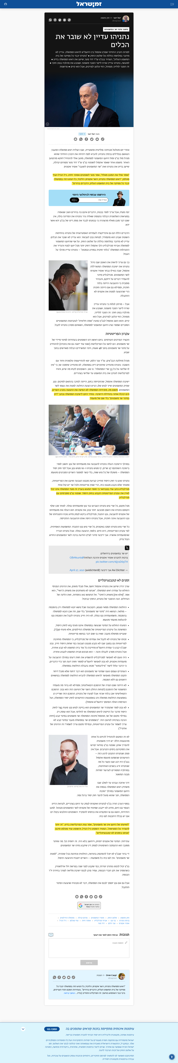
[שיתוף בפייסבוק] (55, 20)
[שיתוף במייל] (64, 20)
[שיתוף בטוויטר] (59, 20)
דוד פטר (101, 923)
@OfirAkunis (77, 558)
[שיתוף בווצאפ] (51, 20)
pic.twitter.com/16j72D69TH (112, 562)
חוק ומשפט (105, 18)
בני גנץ (113, 921)
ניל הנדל (62, 921)
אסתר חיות (86, 921)
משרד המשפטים (97, 918)
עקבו (81, 134)
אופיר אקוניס (124, 923)
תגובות (99, 975)
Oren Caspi (111, 975)
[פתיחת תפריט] (5, 4)
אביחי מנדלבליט (100, 921)
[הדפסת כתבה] (75, 139)
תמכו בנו (52, 1029)
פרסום (89, 962)
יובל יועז (117, 18)
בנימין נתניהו (124, 921)
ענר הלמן (111, 923)
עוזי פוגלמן (74, 921)
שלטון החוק (112, 918)
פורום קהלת (82, 918)
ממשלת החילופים (67, 918)
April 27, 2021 (77, 570)
